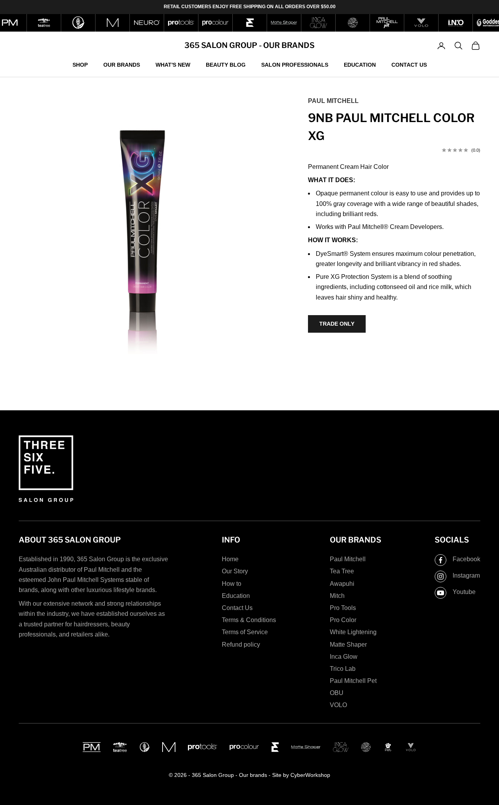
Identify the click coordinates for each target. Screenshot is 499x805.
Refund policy (241, 644)
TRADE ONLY (336, 324)
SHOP (80, 64)
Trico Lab (343, 668)
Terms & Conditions (249, 620)
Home (230, 559)
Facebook (466, 559)
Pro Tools (343, 608)
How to (231, 583)
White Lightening (353, 632)
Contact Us (409, 64)
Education (360, 64)
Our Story (235, 571)
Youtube (464, 592)
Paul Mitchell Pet (353, 680)
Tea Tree (342, 571)
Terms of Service (245, 632)
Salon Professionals (294, 64)
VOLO (338, 705)
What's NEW (173, 64)
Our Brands (121, 64)
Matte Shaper (348, 644)
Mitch (337, 595)
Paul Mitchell (333, 101)
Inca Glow (343, 656)
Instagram (466, 575)
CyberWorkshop (310, 775)
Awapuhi (342, 583)
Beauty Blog (226, 64)
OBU (336, 693)
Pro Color (343, 620)
